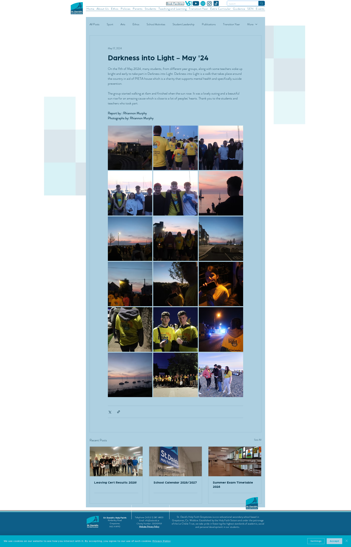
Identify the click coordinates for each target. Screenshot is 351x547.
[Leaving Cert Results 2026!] (116, 461)
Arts (122, 24)
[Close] (346, 541)
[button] (102, 9)
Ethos (136, 24)
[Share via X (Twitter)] (109, 412)
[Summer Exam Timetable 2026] (234, 461)
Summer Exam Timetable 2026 (233, 484)
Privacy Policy (161, 541)
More (250, 24)
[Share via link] (118, 412)
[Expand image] (130, 148)
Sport (110, 24)
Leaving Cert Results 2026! (115, 482)
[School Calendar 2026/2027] (175, 461)
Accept (334, 541)
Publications (209, 24)
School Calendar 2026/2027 (175, 482)
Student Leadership (184, 24)
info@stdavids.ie (152, 520)
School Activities (156, 24)
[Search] (261, 3)
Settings (315, 541)
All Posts (94, 24)
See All (257, 440)
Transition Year (231, 24)
